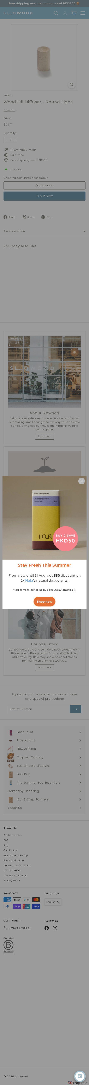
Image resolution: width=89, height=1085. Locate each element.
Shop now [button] (44, 601)
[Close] (82, 481)
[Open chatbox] (80, 1076)
